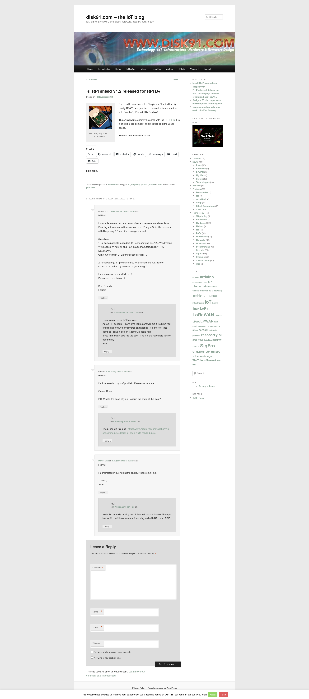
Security (200, 250)
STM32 (196, 352)
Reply (103, 297)
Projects (196, 188)
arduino (207, 276)
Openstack (201, 243)
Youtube (169, 68)
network (203, 330)
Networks (200, 239)
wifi (194, 364)
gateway (217, 290)
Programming (203, 246)
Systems (200, 256)
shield (152, 184)
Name (97, 611)
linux (195, 308)
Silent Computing (205, 205)
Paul (160, 184)
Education (156, 68)
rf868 (200, 339)
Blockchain (201, 219)
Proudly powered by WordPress (162, 687)
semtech (196, 346)
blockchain (200, 286)
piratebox (196, 335)
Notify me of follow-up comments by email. (112, 652)
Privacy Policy (138, 687)
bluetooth (212, 286)
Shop (198, 202)
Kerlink (215, 303)
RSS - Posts (198, 397)
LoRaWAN (203, 315)
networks (213, 330)
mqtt (218, 326)
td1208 (215, 352)
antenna (195, 277)
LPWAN (200, 171)
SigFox (208, 345)
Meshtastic (202, 326)
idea (215, 295)
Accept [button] (212, 694)
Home (90, 68)
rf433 (146, 184)
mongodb (212, 326)
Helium (143, 68)
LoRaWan (130, 68)
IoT (197, 195)
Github (181, 68)
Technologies (104, 68)
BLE (210, 282)
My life (199, 175)
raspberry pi (137, 184)
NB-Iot (195, 330)
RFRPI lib (170, 119)
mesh (194, 326)
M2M (216, 322)
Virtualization (203, 260)
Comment (98, 567)
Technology (198, 212)
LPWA (196, 321)
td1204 (206, 352)
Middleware (202, 236)
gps (194, 295)
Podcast (196, 185)
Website (96, 643)
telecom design (202, 356)
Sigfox (118, 68)
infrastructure (198, 303)
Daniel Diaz (103, 460)
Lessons (196, 158)
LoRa (198, 233)
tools (219, 360)
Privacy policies (207, 386)
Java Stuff (201, 199)
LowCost (218, 315)
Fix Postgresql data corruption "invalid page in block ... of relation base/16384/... (206, 93)
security (216, 339)
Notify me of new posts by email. (108, 657)
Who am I (194, 68)
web (198, 263)
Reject (223, 694)
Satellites (208, 340)
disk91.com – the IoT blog (115, 16)
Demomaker (202, 192)
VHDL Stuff (201, 209)
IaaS (211, 296)
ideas (198, 165)
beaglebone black (199, 282)
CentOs (195, 290)
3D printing (201, 216)
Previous (91, 79)
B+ (129, 184)
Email (97, 627)
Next (176, 79)
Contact (207, 68)
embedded (205, 290)
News (195, 161)
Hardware (112, 184)
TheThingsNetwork (204, 360)
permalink (90, 187)
